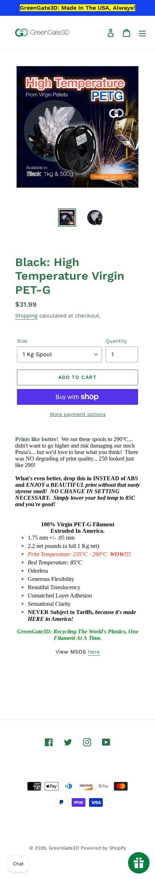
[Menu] (142, 32)
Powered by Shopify (103, 848)
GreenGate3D (64, 848)
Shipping (26, 315)
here (94, 652)
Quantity (116, 341)
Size (22, 341)
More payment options (78, 414)
